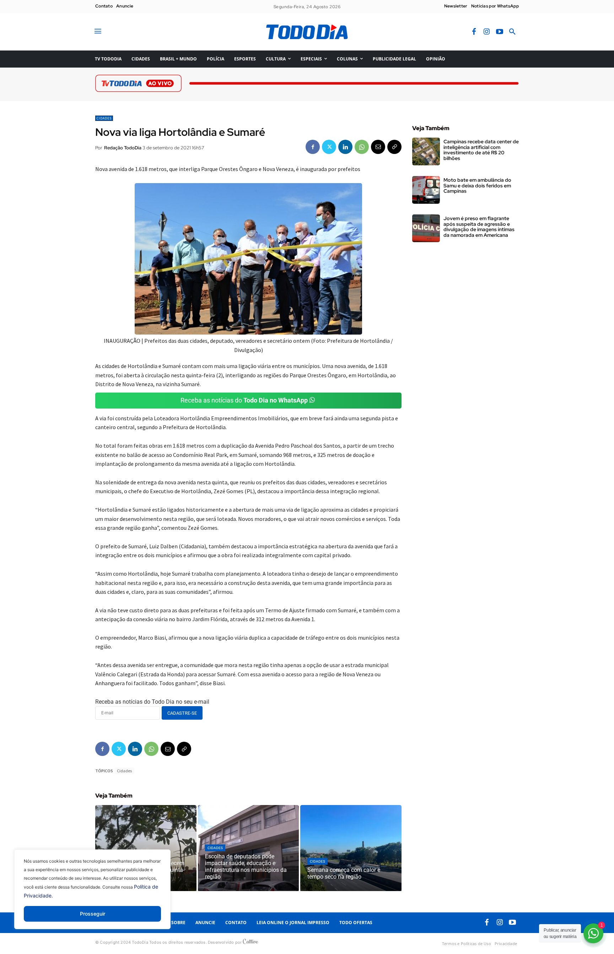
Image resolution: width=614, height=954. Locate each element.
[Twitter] (329, 147)
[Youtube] (499, 32)
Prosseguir (92, 914)
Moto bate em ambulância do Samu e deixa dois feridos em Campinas (477, 185)
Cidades (104, 118)
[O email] (378, 147)
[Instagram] (486, 32)
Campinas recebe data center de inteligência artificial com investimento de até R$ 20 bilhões (481, 149)
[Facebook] (474, 32)
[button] (512, 32)
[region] (92, 894)
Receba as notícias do (244, 400)
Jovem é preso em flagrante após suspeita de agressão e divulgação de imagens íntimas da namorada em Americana (479, 226)
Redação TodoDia (122, 148)
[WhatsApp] (362, 147)
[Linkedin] (345, 147)
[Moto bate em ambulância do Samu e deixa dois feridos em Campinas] (426, 190)
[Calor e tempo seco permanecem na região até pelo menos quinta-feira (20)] (145, 848)
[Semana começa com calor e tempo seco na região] (351, 848)
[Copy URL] (394, 147)
